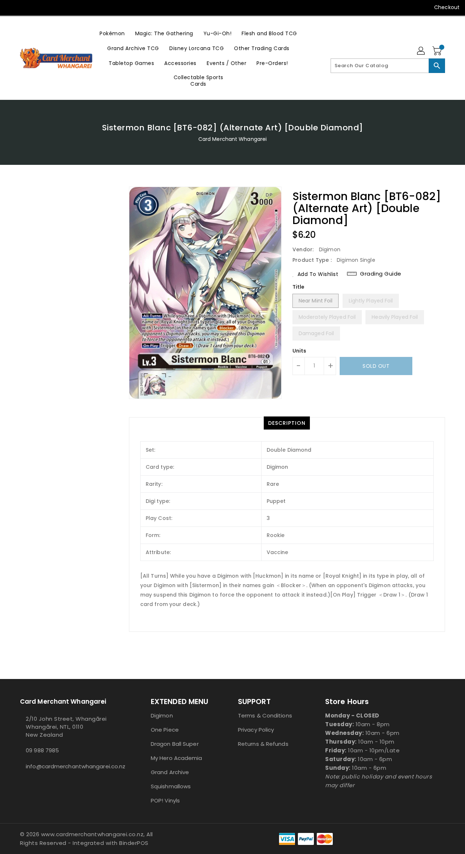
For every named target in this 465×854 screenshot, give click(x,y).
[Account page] (421, 51)
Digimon (162, 715)
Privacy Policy (256, 729)
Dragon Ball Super (175, 744)
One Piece (165, 729)
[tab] (287, 423)
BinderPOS (134, 843)
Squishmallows (171, 786)
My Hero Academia (176, 758)
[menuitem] (112, 33)
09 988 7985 (42, 750)
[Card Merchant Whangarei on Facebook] (11, 7)
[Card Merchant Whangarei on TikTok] (39, 7)
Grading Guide (380, 273)
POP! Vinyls (165, 800)
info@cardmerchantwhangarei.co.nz (71, 766)
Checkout (447, 7)
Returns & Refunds (263, 744)
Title (298, 286)
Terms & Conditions (265, 715)
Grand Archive (170, 772)
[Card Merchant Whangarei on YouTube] (25, 7)
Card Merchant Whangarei (232, 139)
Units (299, 350)
